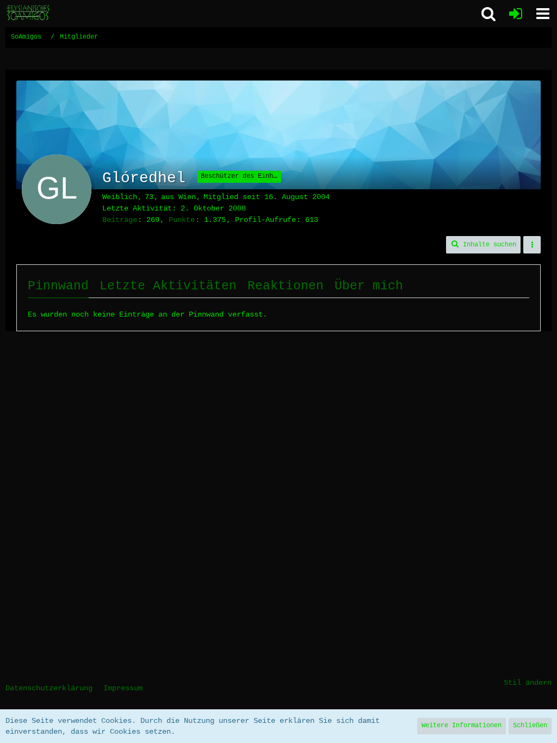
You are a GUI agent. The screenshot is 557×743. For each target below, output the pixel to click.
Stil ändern (528, 682)
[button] (543, 13)
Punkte (182, 219)
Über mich (369, 286)
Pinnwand (58, 286)
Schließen (530, 725)
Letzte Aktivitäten (168, 286)
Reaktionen (285, 286)
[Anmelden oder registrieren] (516, 13)
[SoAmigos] (28, 13)
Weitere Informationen (462, 725)
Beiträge (119, 219)
